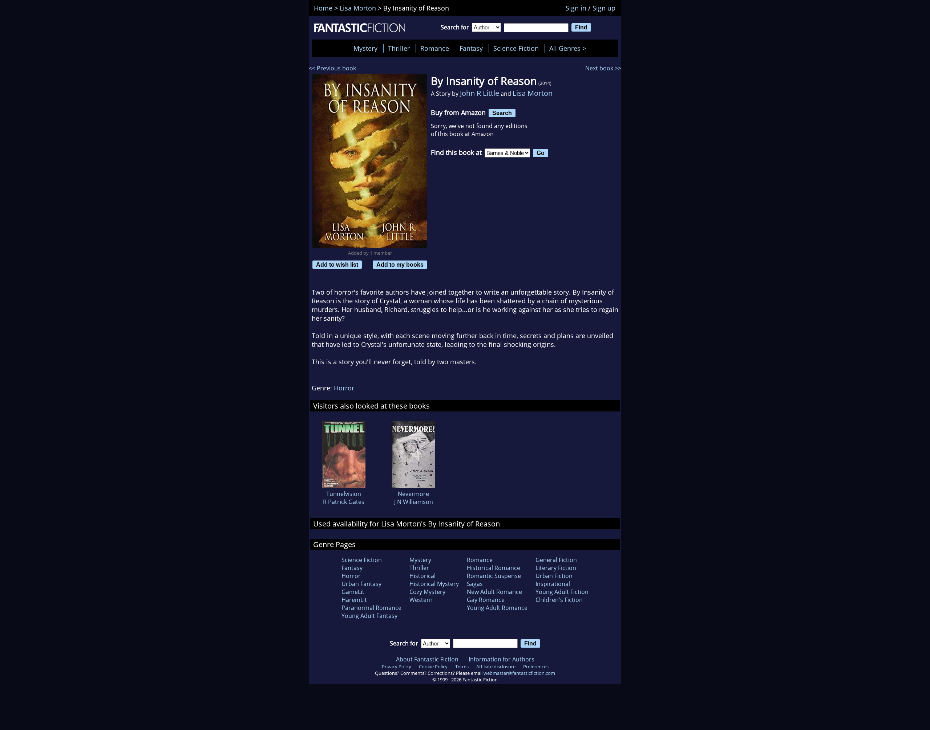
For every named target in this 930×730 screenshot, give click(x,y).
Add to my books (400, 264)
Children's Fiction (559, 600)
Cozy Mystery (427, 592)
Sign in (576, 8)
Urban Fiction (554, 576)
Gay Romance (486, 600)
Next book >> (603, 68)
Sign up (604, 8)
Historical (422, 576)
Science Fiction (516, 48)
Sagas (475, 584)
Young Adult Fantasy (369, 616)
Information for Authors (501, 659)
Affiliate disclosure (495, 666)
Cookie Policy (433, 666)
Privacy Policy (396, 666)
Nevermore (413, 494)
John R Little (479, 93)
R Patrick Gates (343, 502)
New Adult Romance (494, 592)
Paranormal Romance (371, 608)
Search (502, 113)
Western (421, 600)
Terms (462, 666)
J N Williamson (413, 502)
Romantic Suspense (494, 576)
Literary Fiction (555, 568)
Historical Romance (493, 568)
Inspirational (552, 584)
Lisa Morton (533, 93)
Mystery (365, 48)
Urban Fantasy (361, 584)
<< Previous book (332, 68)
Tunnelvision (343, 494)
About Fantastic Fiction (427, 659)
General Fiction (556, 560)
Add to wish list (337, 264)
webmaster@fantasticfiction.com (519, 673)
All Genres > (569, 48)
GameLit (352, 592)
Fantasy (471, 48)
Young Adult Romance (497, 608)
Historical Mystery (434, 584)
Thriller (399, 48)
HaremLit (354, 600)
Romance (434, 48)
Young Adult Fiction (562, 592)
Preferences (536, 666)
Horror (344, 388)
